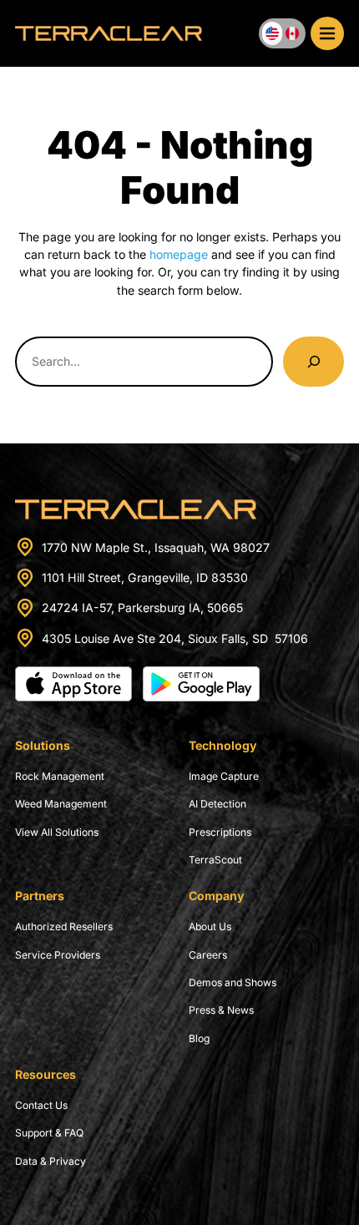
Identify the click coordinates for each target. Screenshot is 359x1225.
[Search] (313, 362)
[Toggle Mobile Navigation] (327, 33)
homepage (178, 254)
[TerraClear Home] (108, 34)
